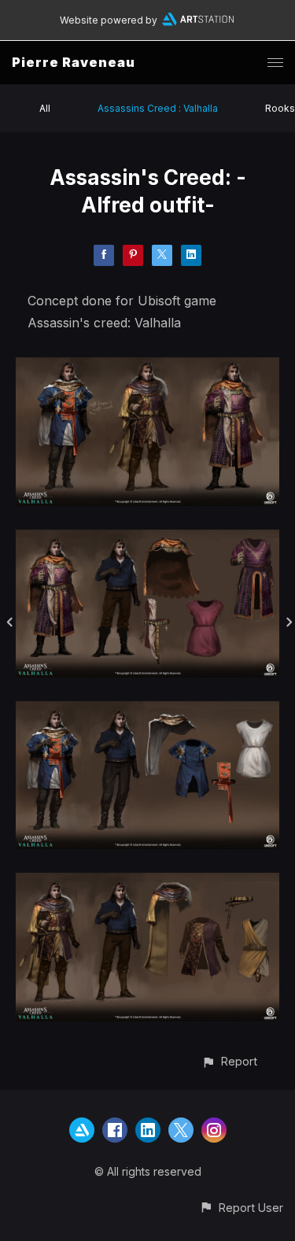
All (44, 108)
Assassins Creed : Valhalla (158, 108)
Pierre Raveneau (73, 62)
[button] (229, 1061)
